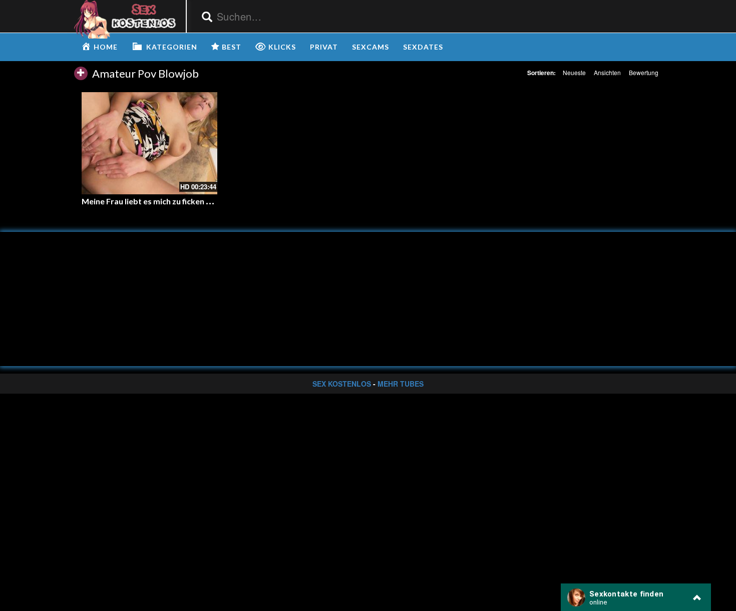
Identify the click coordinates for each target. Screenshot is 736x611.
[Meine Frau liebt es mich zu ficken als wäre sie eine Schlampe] (149, 143)
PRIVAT (324, 47)
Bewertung (643, 72)
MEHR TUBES (401, 384)
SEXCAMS (370, 47)
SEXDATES (423, 47)
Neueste (574, 72)
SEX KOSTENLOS (341, 384)
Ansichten (607, 72)
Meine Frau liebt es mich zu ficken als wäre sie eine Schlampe (192, 201)
